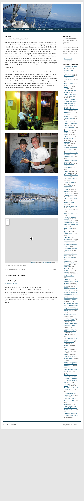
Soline (66, 272)
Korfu (65, 133)
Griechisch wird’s (69, 127)
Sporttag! (66, 261)
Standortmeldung (21, 266)
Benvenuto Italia (68, 156)
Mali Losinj (67, 351)
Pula (65, 349)
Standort (20, 29)
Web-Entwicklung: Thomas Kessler (70, 425)
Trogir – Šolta (68, 228)
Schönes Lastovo (69, 164)
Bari (65, 145)
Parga (66, 121)
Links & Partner (41, 29)
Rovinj (66, 345)
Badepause (67, 221)
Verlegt (66, 189)
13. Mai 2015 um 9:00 (11, 283)
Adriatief (66, 191)
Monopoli (66, 144)
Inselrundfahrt (68, 186)
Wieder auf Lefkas (69, 70)
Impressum (58, 29)
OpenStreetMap (47, 262)
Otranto (66, 136)
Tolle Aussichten (68, 83)
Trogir (65, 232)
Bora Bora (67, 237)
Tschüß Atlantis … (69, 112)
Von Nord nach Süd (69, 241)
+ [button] (8, 220)
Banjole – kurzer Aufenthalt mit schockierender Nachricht (70, 363)
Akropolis (66, 74)
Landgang (67, 142)
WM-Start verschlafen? (70, 199)
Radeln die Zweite (69, 213)
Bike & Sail (67, 239)
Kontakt (50, 29)
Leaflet (33, 262)
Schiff (27, 29)
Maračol (66, 268)
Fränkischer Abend (69, 195)
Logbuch (13, 29)
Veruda (66, 270)
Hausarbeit (67, 193)
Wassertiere (67, 167)
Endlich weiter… (68, 233)
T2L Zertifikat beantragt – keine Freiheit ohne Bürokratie (71, 305)
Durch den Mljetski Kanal (71, 175)
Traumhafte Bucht (69, 202)
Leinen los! (67, 274)
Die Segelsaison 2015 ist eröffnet (15, 269)
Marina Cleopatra (69, 118)
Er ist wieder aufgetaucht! (71, 206)
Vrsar (65, 334)
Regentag (67, 173)
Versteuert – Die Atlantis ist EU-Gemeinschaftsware (70, 380)
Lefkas (66, 88)
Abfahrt (66, 279)
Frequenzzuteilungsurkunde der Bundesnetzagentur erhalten (70, 408)
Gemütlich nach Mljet (70, 178)
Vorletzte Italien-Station (70, 138)
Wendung (67, 116)
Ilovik (65, 266)
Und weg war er (68, 210)
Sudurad (66, 171)
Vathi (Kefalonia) (68, 79)
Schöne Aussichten (69, 182)
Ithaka (55, 269)
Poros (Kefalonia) (69, 76)
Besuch (66, 131)
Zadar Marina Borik (69, 257)
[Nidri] (31, 239)
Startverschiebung (69, 276)
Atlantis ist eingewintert (70, 314)
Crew (32, 29)
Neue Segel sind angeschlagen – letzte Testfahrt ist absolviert (70, 340)
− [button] (8, 224)
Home (6, 29)
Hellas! (66, 134)
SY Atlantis (12, 424)
